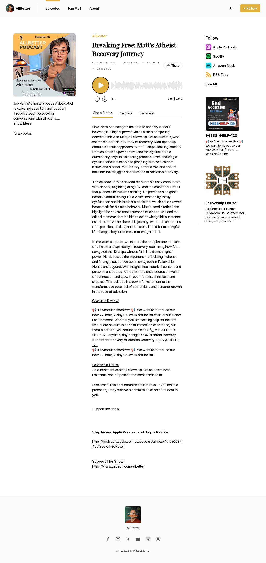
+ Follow (250, 8)
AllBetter (23, 8)
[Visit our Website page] (148, 539)
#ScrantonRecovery (160, 335)
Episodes (53, 8)
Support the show (105, 409)
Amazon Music (224, 65)
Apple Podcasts (225, 47)
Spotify (218, 56)
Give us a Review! (105, 301)
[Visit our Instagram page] (118, 539)
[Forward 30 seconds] (105, 99)
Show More (22, 123)
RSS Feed (220, 75)
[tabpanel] (137, 298)
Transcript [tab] (146, 113)
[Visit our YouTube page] (138, 539)
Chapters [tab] (125, 113)
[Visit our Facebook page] (108, 539)
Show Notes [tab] (102, 113)
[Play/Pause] (100, 85)
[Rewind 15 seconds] (97, 99)
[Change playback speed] (113, 99)
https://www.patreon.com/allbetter (118, 466)
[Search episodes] (232, 8)
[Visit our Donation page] (158, 539)
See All (211, 84)
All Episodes (22, 133)
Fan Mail (74, 8)
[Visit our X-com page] (128, 539)
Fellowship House (105, 365)
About (94, 8)
